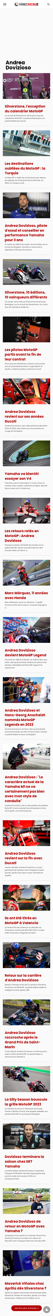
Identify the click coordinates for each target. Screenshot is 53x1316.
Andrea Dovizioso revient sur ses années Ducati (24, 416)
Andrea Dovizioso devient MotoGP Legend (25, 652)
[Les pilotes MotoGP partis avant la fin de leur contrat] (26, 329)
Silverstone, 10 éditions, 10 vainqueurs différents (26, 295)
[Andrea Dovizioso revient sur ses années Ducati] (26, 391)
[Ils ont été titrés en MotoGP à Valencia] (26, 898)
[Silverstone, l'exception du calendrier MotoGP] (26, 86)
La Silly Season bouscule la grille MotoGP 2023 (26, 1102)
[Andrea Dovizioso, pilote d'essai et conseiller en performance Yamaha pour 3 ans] (26, 205)
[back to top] (46, 1309)
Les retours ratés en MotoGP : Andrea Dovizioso (22, 536)
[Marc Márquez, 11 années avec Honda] (26, 573)
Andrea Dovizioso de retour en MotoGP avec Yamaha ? (25, 1226)
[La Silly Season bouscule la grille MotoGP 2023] (26, 1079)
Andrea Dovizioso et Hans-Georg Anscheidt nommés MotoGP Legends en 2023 (25, 717)
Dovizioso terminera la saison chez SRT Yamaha (24, 1161)
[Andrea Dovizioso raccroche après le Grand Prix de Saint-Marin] (26, 1012)
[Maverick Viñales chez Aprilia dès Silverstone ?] (26, 1263)
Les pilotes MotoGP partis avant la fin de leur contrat (23, 354)
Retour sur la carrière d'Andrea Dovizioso (23, 978)
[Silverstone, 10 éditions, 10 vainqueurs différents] (26, 272)
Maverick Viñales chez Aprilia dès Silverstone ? (25, 1286)
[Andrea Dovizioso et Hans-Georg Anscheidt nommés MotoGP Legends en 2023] (26, 690)
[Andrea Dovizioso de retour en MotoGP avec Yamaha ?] (26, 1201)
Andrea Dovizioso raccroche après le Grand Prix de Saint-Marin (22, 1039)
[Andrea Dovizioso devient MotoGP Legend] (26, 630)
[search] (48, 4)
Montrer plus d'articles (26, 1308)
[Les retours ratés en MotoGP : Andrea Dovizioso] (26, 511)
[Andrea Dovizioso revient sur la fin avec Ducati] (26, 833)
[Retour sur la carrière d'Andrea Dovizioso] (26, 955)
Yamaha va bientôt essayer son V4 (22, 476)
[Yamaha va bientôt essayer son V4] (26, 453)
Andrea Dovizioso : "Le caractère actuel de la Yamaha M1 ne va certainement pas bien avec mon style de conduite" (25, 789)
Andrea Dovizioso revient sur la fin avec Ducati (23, 858)
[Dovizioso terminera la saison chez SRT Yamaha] (26, 1136)
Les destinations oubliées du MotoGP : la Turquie (25, 168)
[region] (26, 32)
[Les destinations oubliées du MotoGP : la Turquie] (26, 143)
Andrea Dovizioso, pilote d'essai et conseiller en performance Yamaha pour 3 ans (26, 232)
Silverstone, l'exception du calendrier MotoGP (25, 108)
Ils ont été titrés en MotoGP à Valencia (21, 920)
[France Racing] (26, 4)
